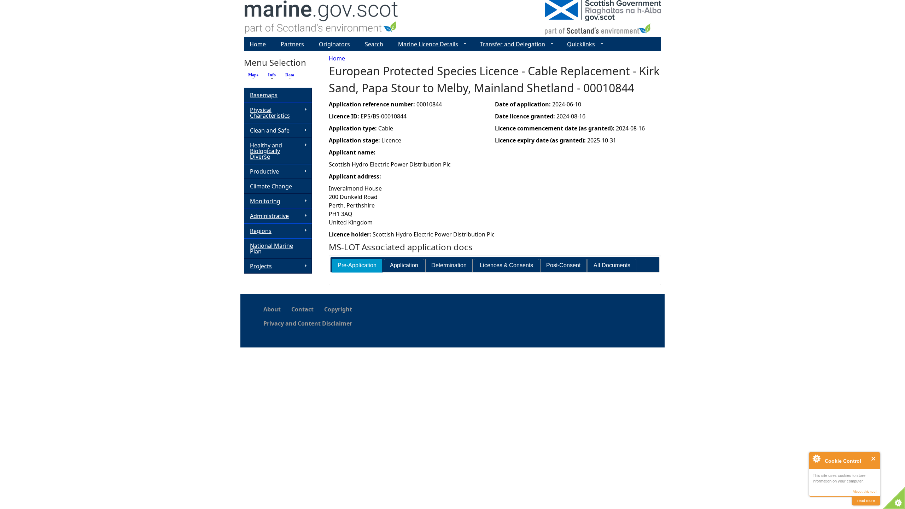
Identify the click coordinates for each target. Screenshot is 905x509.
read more (866, 500)
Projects (258, 266)
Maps (253, 74)
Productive (261, 172)
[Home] (321, 18)
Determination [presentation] (449, 265)
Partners (292, 44)
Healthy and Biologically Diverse (263, 150)
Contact (302, 309)
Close (873, 458)
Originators (334, 44)
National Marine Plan (271, 248)
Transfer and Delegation (509, 44)
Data (289, 74)
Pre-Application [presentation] (357, 265)
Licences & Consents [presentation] (506, 265)
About (272, 309)
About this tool (864, 491)
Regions (258, 231)
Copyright (338, 309)
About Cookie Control (816, 458)
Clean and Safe (267, 131)
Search (374, 44)
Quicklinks (578, 44)
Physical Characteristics (267, 112)
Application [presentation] (404, 265)
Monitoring (262, 201)
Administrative (266, 216)
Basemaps (264, 95)
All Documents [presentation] (612, 265)
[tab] (357, 266)
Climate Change (271, 186)
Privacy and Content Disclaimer (307, 323)
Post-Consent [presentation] (563, 265)
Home (337, 58)
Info (273, 74)
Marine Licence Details (425, 44)
